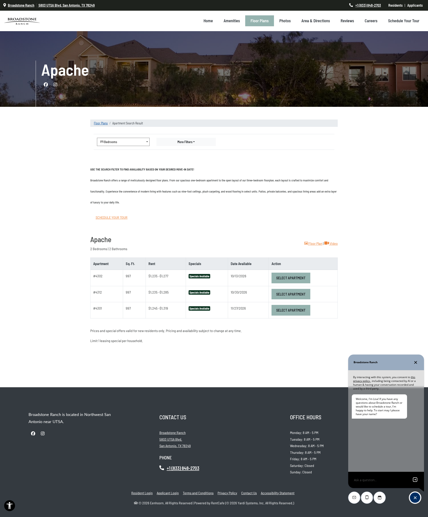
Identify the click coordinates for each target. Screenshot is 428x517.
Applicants (416, 5)
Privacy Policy (227, 493)
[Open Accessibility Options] (9, 506)
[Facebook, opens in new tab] (45, 84)
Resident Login (142, 493)
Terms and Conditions (198, 493)
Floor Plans (260, 20)
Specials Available (199, 276)
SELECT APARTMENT (293, 278)
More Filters (184, 142)
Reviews (347, 20)
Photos (285, 20)
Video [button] (333, 243)
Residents (396, 5)
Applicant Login (168, 493)
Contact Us (249, 493)
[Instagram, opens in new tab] (55, 84)
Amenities (232, 20)
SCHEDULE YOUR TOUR (112, 217)
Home (208, 20)
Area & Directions (315, 20)
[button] (313, 243)
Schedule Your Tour (403, 20)
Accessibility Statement (277, 493)
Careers (371, 20)
